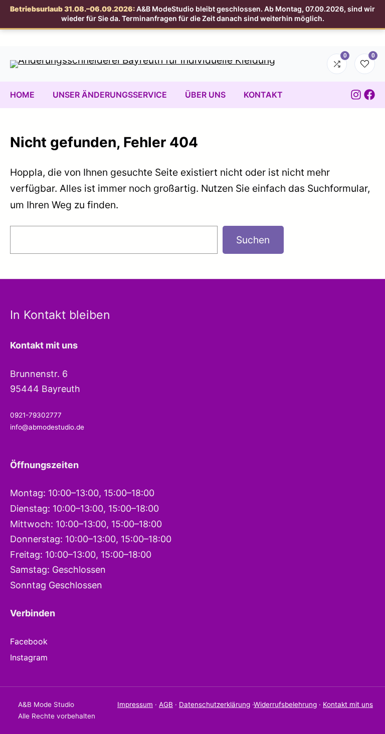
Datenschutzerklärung (214, 704)
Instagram (29, 657)
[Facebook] (369, 94)
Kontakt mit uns (348, 704)
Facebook (29, 641)
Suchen (253, 240)
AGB (166, 704)
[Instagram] (355, 94)
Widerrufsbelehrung (285, 704)
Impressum (135, 704)
